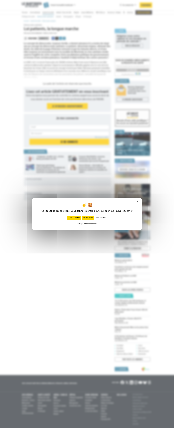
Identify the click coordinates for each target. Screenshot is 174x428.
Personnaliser (101, 218)
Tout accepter (74, 218)
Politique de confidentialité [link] (87, 224)
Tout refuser (88, 218)
